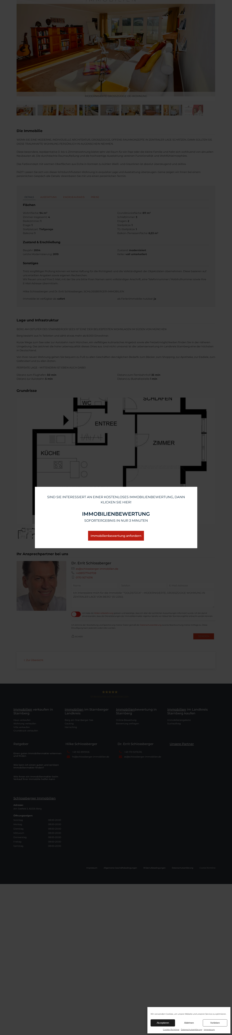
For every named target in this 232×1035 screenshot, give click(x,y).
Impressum (209, 1029)
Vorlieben (215, 1022)
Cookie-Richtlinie (171, 1029)
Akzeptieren (163, 1022)
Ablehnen (189, 1022)
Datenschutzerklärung (191, 1029)
